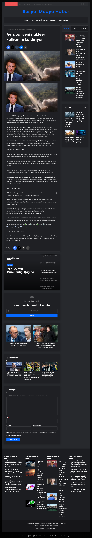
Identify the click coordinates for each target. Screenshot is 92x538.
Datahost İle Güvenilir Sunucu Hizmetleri (80, 140)
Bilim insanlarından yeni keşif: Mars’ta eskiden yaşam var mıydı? (41, 475)
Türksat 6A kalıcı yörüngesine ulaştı (41, 464)
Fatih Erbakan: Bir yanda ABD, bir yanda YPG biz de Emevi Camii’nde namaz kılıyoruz (80, 40)
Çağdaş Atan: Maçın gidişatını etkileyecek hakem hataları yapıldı (13, 374)
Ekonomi (39, 20)
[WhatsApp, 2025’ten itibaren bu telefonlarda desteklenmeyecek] (30, 503)
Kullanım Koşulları (58, 536)
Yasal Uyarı (67, 536)
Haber (32, 20)
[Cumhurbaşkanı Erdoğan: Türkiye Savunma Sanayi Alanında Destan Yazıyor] (70, 73)
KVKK (51, 536)
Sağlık (45, 20)
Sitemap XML (30, 523)
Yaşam (59, 20)
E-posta (9, 425)
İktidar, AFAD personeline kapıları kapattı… (80, 65)
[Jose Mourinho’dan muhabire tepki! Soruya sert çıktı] (50, 366)
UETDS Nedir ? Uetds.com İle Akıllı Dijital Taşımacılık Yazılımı (69, 122)
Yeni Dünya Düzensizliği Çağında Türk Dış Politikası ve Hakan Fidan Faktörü (39, 4)
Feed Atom (56, 523)
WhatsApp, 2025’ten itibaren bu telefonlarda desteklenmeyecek (43, 504)
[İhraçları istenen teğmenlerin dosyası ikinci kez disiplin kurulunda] (70, 90)
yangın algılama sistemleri (43, 528)
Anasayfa (25, 20)
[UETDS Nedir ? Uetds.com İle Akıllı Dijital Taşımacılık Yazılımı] (69, 114)
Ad (7, 417)
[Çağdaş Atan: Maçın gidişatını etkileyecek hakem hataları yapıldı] (14, 366)
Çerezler (46, 536)
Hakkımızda (25, 536)
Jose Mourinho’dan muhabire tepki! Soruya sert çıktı (48, 374)
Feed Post (62, 523)
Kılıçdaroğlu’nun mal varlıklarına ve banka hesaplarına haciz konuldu (64, 485)
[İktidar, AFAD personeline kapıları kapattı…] (70, 64)
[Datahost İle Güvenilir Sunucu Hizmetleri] (81, 133)
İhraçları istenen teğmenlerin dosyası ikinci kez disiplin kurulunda (80, 92)
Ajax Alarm (53, 528)
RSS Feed (37, 523)
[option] (32, 272)
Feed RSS (49, 523)
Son (74, 28)
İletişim (65, 20)
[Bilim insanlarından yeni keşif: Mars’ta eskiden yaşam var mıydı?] (30, 472)
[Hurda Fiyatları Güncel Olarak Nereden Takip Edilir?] (69, 133)
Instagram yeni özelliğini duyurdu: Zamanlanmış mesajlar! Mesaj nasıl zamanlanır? (41, 491)
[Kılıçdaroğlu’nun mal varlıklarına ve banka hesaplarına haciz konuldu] (70, 52)
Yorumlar (83, 28)
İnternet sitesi (37, 425)
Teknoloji (52, 20)
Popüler (66, 28)
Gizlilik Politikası (38, 536)
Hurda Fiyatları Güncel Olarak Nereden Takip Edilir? (21, 270)
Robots (43, 523)
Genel (10, 265)
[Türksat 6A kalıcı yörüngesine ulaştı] (30, 463)
